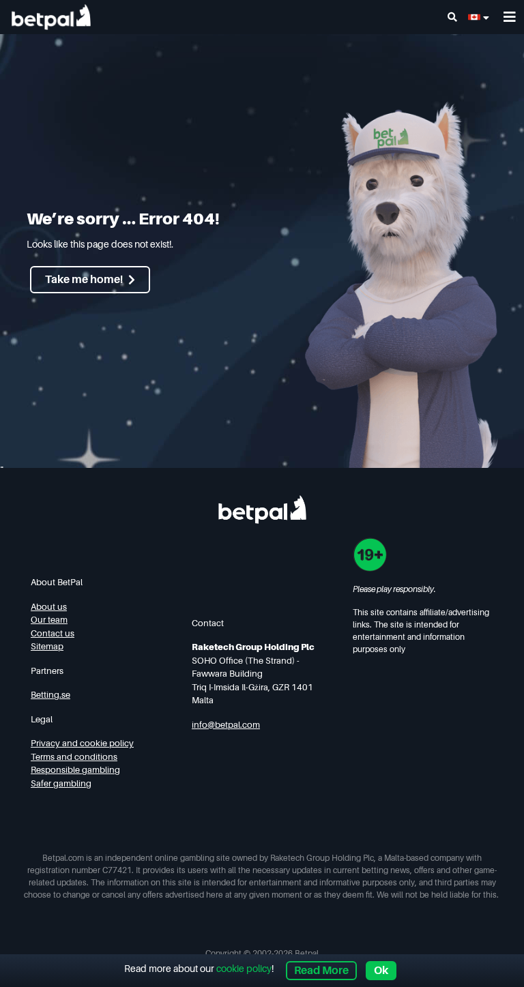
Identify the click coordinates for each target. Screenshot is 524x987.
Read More (321, 970)
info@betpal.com (226, 725)
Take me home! (84, 280)
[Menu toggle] (509, 17)
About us (49, 607)
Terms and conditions (74, 757)
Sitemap (47, 646)
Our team (49, 620)
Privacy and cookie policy (82, 743)
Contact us (52, 633)
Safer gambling (61, 783)
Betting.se (50, 695)
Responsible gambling (75, 770)
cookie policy (244, 968)
